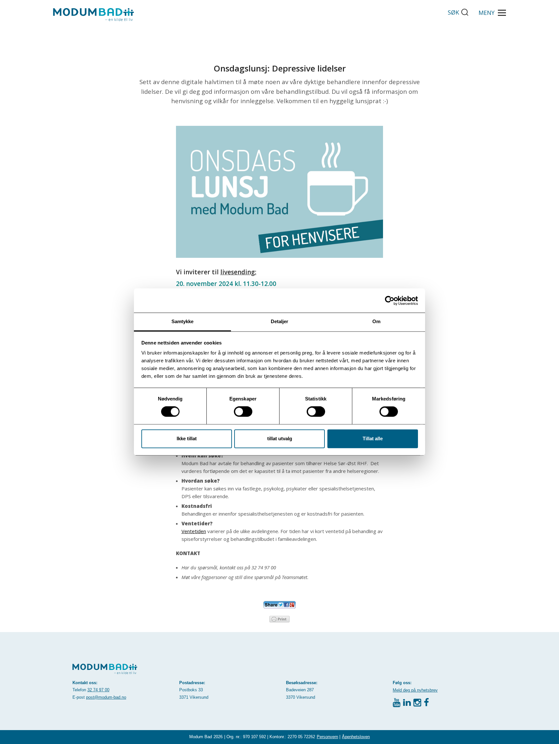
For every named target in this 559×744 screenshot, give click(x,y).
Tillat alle (373, 438)
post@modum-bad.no (106, 697)
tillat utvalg (279, 438)
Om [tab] (376, 321)
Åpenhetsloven (356, 736)
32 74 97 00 (98, 689)
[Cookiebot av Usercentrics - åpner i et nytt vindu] (389, 300)
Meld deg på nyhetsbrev (415, 690)
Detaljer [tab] (280, 321)
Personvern (327, 736)
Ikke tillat (187, 438)
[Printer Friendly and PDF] (279, 618)
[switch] (243, 412)
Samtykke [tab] (182, 321)
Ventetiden (193, 531)
